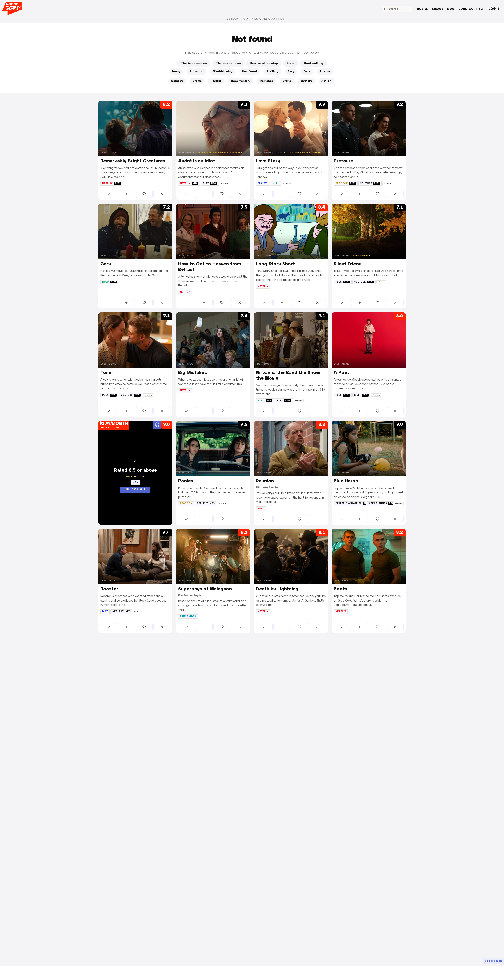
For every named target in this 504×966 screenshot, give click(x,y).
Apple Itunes (205, 503)
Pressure (343, 161)
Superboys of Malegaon (205, 589)
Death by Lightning (277, 589)
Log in (494, 8)
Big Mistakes (192, 373)
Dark (307, 71)
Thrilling (272, 71)
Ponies (185, 481)
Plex (209, 183)
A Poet (341, 373)
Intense (325, 71)
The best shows (228, 63)
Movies (422, 9)
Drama (197, 81)
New (450, 9)
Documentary (240, 81)
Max (105, 611)
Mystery (306, 81)
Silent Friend (348, 264)
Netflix (111, 183)
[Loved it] (144, 194)
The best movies (194, 63)
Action (326, 81)
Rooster (109, 589)
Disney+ (263, 183)
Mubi (361, 395)
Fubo (261, 508)
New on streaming (264, 63)
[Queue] (126, 194)
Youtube (369, 183)
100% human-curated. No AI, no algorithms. (253, 19)
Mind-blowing (223, 71)
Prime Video (188, 616)
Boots (340, 589)
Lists (291, 63)
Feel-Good (249, 71)
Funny (176, 71)
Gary (105, 264)
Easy (291, 71)
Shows (437, 9)
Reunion (265, 481)
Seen (108, 194)
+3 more (224, 183)
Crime (287, 81)
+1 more (222, 504)
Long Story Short (275, 264)
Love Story (268, 161)
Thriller (216, 81)
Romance (266, 81)
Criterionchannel (350, 503)
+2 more (387, 183)
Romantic (196, 71)
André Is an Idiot (196, 161)
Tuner (106, 373)
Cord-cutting (470, 9)
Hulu (276, 183)
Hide (161, 194)
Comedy (177, 81)
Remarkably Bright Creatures (132, 161)
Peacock (345, 183)
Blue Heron (346, 481)
